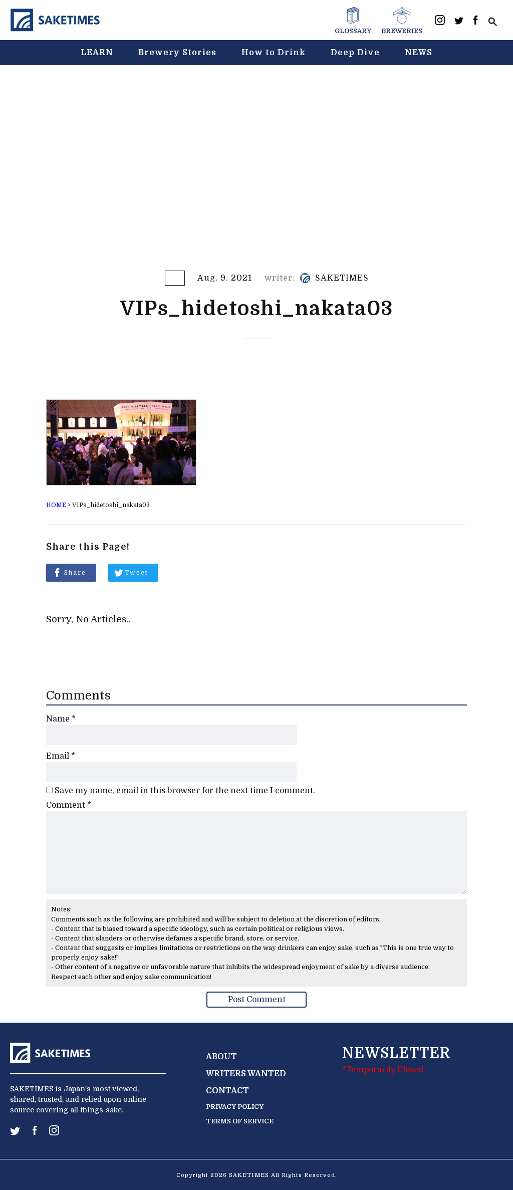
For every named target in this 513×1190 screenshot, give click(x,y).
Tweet (136, 572)
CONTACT (227, 1090)
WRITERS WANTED (246, 1073)
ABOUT (221, 1056)
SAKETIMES (342, 278)
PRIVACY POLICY (235, 1106)
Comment (68, 805)
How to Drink (273, 52)
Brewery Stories (177, 52)
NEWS (418, 52)
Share (75, 572)
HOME (56, 505)
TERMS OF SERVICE (240, 1121)
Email (60, 756)
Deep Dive (355, 52)
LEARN (97, 52)
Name (61, 719)
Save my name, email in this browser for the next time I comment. (185, 790)
